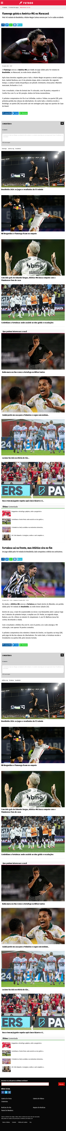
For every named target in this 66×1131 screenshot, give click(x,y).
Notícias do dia (6, 1107)
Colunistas (4, 1101)
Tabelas (5, 7)
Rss (31, 1122)
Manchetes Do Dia (25, 7)
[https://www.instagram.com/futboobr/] (9, 1092)
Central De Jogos (14, 7)
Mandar (61, 1084)
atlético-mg (5, 680)
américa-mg (11, 148)
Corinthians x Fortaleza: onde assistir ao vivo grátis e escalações (27, 322)
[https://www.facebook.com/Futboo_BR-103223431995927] (2, 1092)
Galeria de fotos (6, 1099)
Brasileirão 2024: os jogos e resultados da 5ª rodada (22, 189)
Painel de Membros (7, 1110)
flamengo (4, 148)
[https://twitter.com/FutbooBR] (6, 1092)
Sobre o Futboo (6, 1122)
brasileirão (18, 148)
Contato (14, 1122)
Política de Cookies (22, 1122)
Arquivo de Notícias (39, 1107)
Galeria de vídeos (38, 1099)
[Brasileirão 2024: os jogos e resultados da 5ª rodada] (33, 169)
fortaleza (11, 680)
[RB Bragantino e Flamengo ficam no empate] (33, 213)
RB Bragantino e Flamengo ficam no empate (19, 233)
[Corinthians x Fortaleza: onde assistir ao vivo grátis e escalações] (33, 302)
